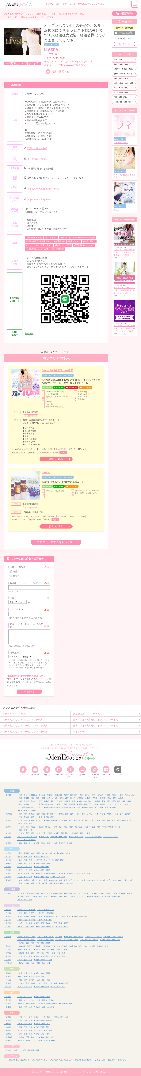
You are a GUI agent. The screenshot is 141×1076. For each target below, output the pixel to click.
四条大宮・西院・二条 (78, 946)
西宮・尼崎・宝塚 (42, 949)
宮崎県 (8, 1034)
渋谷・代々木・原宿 (121, 88)
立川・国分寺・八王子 (27, 810)
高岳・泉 (53, 880)
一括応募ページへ (124, 44)
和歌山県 (9, 963)
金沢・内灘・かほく (26, 860)
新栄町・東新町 (99, 880)
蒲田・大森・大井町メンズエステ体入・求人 (26, 17)
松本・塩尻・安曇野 (43, 870)
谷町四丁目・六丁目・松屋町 (67, 940)
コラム (124, 257)
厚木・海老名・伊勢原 (103, 814)
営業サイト (64, 65)
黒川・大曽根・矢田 (26, 883)
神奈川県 (9, 814)
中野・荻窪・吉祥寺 (52, 807)
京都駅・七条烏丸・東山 (99, 946)
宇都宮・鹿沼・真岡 (26, 833)
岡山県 (8, 980)
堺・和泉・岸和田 (43, 943)
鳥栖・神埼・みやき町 (44, 1020)
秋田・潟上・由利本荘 (27, 920)
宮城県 (8, 916)
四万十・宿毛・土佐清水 (45, 1007)
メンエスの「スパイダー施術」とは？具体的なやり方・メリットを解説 (124, 328)
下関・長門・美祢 (58, 986)
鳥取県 (8, 973)
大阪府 (8, 937)
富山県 (8, 856)
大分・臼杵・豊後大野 (27, 1030)
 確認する (29, 692)
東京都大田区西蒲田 (37, 159)
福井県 (8, 863)
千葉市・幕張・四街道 (27, 827)
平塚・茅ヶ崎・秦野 (26, 817)
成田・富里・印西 (25, 830)
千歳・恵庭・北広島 (95, 896)
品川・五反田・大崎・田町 (123, 83)
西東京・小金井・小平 (72, 807)
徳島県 (8, 997)
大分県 (8, 1030)
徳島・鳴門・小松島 (43, 997)
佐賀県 (8, 1020)
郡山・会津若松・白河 (45, 926)
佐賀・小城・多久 (25, 1020)
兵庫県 (8, 949)
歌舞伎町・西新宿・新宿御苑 (124, 69)
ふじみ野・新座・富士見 (122, 820)
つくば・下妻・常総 (59, 837)
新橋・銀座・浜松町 (121, 78)
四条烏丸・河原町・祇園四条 (29, 946)
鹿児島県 (9, 1037)
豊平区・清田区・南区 (60, 896)
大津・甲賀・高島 (25, 956)
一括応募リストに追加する (21, 63)
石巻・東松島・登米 (46, 916)
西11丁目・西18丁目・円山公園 (77, 893)
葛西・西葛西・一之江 (27, 804)
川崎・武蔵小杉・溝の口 (46, 814)
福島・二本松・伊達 (26, 926)
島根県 (8, 976)
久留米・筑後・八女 (61, 1017)
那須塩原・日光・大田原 (81, 833)
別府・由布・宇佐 (45, 1030)
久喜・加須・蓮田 (103, 820)
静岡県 (8, 877)
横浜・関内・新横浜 (26, 814)
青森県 (8, 910)
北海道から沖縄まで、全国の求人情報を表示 (22, 1050)
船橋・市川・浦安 (60, 827)
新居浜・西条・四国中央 (48, 1003)
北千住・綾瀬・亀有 (121, 92)
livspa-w (29, 333)
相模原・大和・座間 (66, 814)
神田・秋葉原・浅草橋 (27, 801)
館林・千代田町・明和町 (63, 843)
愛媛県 (8, 1003)
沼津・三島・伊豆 (58, 877)
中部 (12, 849)
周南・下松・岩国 (42, 986)
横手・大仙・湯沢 (45, 920)
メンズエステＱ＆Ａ (39, 1060)
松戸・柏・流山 (76, 827)
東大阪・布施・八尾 (26, 943)
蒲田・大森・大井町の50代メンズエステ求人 (25, 731)
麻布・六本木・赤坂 (121, 64)
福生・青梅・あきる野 (108, 807)
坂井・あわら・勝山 (43, 863)
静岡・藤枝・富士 (42, 877)
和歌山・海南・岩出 (26, 963)
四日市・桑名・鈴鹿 (26, 953)
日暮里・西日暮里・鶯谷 (123, 102)
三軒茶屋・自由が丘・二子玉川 (30, 807)
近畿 (12, 932)
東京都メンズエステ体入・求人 (71, 14)
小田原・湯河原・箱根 (45, 817)
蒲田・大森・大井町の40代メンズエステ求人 (95, 725)
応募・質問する (60, 71)
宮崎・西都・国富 (25, 1034)
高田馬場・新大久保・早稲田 (41, 795)
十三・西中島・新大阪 (27, 940)
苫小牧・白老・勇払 (114, 896)
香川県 (8, 1000)
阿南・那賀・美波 (25, 997)
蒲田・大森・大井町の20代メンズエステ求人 (95, 719)
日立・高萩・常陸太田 (27, 840)
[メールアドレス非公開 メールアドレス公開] (20, 656)
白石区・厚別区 (25, 896)
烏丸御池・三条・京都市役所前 (55, 946)
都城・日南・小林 (42, 1034)
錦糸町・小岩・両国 (102, 801)
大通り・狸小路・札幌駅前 (29, 893)
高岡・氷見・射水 (42, 856)
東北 (12, 905)
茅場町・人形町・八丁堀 (87, 798)
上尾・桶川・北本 (86, 820)
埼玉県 (8, 820)
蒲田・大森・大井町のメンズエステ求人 (23, 719)
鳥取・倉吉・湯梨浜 (43, 973)
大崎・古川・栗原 (80, 916)
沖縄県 (8, 1040)
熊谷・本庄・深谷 (25, 823)
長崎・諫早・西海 (25, 1024)
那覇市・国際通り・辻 (27, 1040)
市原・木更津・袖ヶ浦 (111, 827)
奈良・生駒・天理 (25, 960)
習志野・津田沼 (44, 827)
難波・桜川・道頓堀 (94, 937)
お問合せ (17, 576)
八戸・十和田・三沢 (46, 910)
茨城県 (8, 837)
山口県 (8, 986)
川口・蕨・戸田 (36, 820)
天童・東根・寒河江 (61, 923)
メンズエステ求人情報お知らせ (17, 1060)
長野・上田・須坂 (25, 870)
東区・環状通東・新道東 (123, 893)
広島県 (8, 983)
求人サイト (68, 61)
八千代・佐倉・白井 (92, 827)
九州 (12, 1013)
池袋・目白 (118, 59)
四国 (12, 992)
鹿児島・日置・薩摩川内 (28, 1037)
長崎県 (8, 1024)
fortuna (46, 472)
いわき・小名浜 (63, 926)
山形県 (8, 923)
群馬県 (8, 843)
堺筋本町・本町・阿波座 (74, 937)
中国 (12, 969)
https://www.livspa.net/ (39, 199)
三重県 (8, 953)
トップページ (79, 731)
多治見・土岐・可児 (66, 873)
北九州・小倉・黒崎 (43, 1017)
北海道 (12, 889)
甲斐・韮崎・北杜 (42, 867)
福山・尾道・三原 (45, 983)
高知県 (8, 1007)
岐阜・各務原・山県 (26, 873)
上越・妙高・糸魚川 (62, 853)
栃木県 (8, 833)
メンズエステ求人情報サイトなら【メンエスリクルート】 (26, 14)
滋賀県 (8, 956)
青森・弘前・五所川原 (27, 910)
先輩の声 (111, 1060)
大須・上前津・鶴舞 (82, 880)
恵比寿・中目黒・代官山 (123, 74)
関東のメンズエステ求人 (15, 713)
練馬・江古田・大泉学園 (66, 804)
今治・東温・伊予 (67, 1003)
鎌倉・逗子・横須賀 (122, 814)
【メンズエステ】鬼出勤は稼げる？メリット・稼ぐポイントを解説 (124, 252)
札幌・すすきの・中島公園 (52, 893)
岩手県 (8, 913)
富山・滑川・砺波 (25, 856)
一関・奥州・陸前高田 (45, 913)
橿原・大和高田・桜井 (44, 960)
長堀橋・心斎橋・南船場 (114, 937)
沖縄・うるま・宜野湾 (47, 1040)
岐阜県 (8, 873)
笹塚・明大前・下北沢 (103, 804)
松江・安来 (23, 976)
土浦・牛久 (44, 837)
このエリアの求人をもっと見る (56, 542)
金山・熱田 (129, 880)
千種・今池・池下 (114, 880)
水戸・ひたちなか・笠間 (28, 837)
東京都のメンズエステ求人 (86, 713)
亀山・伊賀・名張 (58, 953)
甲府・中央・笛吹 (25, 867)
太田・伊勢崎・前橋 (43, 843)
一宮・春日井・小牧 (44, 883)
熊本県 (8, 1027)
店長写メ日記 (100, 1060)
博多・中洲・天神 (25, 1017)
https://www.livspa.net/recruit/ (43, 189)
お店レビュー (123, 1060)
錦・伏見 (63, 880)
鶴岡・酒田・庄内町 (43, 923)
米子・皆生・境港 (25, 973)
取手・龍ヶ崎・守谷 (94, 837)
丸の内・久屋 (42, 880)
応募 (15, 571)
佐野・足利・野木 (62, 833)
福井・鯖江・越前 (25, 863)
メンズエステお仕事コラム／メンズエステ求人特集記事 (71, 1060)
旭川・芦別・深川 (78, 896)
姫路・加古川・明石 (59, 949)
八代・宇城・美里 (42, 1027)
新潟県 (8, 853)
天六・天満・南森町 (46, 937)
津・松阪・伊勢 (43, 953)
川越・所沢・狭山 (70, 820)
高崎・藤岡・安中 (25, 843)
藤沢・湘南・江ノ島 (84, 814)
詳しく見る (56, 459)
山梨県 (8, 867)
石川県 (8, 860)
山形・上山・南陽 (25, 923)
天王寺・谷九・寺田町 (90, 940)
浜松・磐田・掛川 (25, 877)
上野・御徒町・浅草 (46, 801)
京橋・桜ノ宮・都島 (46, 940)
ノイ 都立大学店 (121, 143)
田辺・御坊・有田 (43, 963)
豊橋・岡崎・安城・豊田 (64, 883)
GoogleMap (32, 416)
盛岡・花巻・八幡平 (26, 913)
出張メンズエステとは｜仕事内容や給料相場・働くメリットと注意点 (124, 290)
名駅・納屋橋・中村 (26, 880)
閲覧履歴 (127, 13)
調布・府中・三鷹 (90, 807)
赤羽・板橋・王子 (85, 804)
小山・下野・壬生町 (44, 833)
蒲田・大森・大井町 (51, 45)
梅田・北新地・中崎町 (27, 937)
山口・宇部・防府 (25, 986)
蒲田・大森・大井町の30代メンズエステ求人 (25, 725)
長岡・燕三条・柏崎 (44, 853)
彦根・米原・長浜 (58, 956)
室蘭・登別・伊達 (25, 899)
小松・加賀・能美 (57, 860)
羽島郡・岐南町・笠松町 (46, 873)
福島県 (8, 926)
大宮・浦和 (23, 820)
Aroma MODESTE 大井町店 (57, 370)
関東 (53, 14)
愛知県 (8, 880)
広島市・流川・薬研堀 (27, 983)
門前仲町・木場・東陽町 (122, 801)
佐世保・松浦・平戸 (43, 1024)
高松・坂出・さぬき (26, 1000)
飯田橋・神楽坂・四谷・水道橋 (111, 798)
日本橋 (59, 937)
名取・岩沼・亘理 (63, 916)
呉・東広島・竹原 (62, 983)
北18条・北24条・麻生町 (101, 893)
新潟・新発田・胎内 (26, 853)
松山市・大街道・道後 (27, 1003)
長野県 (8, 870)
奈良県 (8, 960)
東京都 (8, 795)
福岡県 (8, 1017)
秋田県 (8, 920)
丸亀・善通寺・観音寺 (45, 1000)
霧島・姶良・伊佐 (47, 1037)
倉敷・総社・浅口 (43, 980)
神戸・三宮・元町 (25, 949)
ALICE (116, 210)
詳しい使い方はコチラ (124, 38)
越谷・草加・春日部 (52, 820)
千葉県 (8, 827)
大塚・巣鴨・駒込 (120, 97)
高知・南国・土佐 (25, 1007)
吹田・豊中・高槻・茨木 (111, 940)
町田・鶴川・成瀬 (121, 804)
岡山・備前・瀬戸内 (26, 980)
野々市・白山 (42, 860)
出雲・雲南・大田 (37, 976)
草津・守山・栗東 (42, 956)
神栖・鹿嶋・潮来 (76, 837)
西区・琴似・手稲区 (41, 896)
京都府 (8, 946)
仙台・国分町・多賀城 (27, 916)
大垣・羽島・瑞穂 (83, 873)
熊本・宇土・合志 (25, 1027)
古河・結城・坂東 (111, 837)
